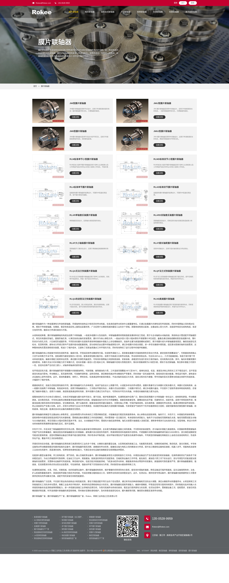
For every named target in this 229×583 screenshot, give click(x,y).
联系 (192, 3)
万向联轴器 (125, 12)
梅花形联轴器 (94, 535)
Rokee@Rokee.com (43, 3)
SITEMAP (145, 551)
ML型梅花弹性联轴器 (42, 520)
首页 (35, 86)
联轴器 (42, 12)
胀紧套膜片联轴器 (40, 517)
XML (138, 551)
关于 (183, 3)
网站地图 (154, 551)
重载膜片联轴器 (95, 517)
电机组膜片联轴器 (68, 535)
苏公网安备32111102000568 (115, 551)
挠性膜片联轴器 (95, 529)
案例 (175, 3)
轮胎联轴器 (174, 12)
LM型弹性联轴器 (40, 535)
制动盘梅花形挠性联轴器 (43, 532)
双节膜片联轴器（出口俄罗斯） (73, 517)
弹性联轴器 (173, 551)
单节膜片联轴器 (95, 526)
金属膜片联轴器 (40, 526)
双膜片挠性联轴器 (95, 523)
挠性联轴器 (183, 551)
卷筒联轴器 (142, 12)
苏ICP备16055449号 (94, 551)
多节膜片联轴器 (67, 526)
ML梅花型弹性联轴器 (69, 532)
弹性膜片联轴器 (67, 529)
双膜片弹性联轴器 (40, 523)
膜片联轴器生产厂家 (41, 529)
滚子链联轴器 (191, 12)
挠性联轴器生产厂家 (96, 538)
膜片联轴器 (73, 12)
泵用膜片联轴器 (67, 520)
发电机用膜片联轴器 (69, 523)
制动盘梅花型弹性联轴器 (43, 538)
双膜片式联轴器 (95, 532)
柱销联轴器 (158, 12)
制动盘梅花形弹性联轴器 (98, 520)
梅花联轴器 (89, 12)
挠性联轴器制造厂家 (69, 538)
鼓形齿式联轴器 (107, 12)
